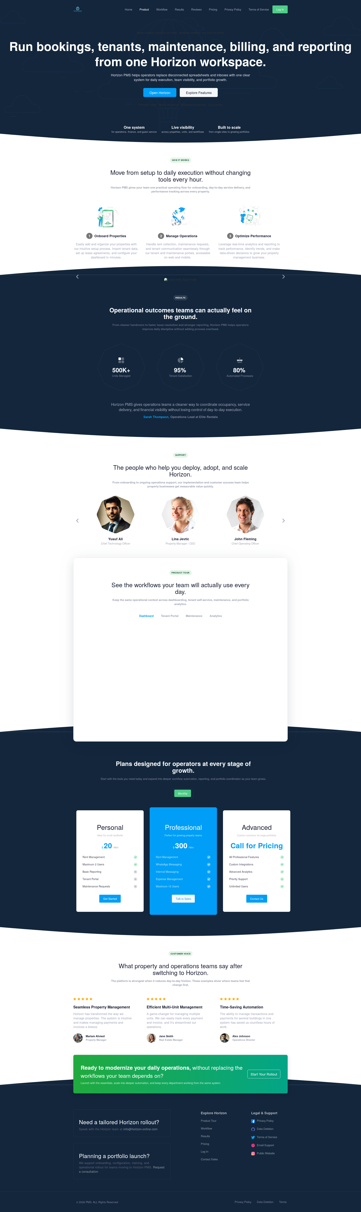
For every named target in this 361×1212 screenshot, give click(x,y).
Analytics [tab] (216, 616)
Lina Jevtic (180, 538)
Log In (280, 9)
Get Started (110, 899)
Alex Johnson (241, 1036)
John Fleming (245, 538)
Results (179, 9)
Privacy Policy (232, 9)
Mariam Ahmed (95, 1036)
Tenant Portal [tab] (169, 616)
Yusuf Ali (115, 538)
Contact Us (256, 899)
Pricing (213, 9)
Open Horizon (159, 92)
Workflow (162, 9)
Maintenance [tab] (194, 616)
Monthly (182, 793)
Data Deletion (265, 1202)
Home (128, 9)
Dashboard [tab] (146, 616)
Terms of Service (259, 9)
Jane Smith (166, 1036)
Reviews (196, 9)
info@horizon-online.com (140, 1129)
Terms (283, 1202)
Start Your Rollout (264, 1074)
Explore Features (199, 92)
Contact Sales (209, 1159)
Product (144, 9)
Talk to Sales (183, 899)
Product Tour (208, 1121)
